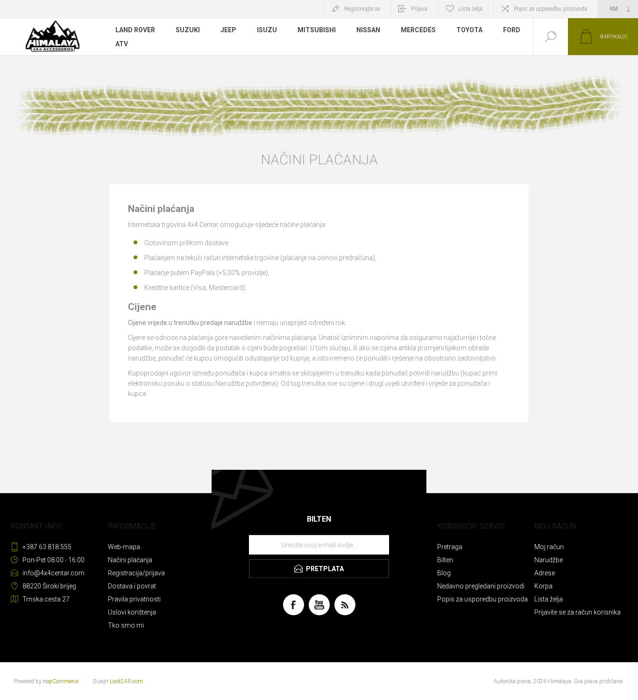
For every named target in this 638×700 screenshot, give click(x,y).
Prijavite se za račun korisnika (577, 612)
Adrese (544, 573)
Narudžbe (548, 560)
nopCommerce (60, 681)
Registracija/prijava (136, 573)
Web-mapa (124, 547)
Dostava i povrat (132, 586)
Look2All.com (126, 681)
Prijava (419, 9)
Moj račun (549, 547)
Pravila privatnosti (134, 599)
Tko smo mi (126, 625)
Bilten (445, 560)
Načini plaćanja (130, 560)
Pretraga (449, 547)
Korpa (543, 586)
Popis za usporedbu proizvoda (550, 9)
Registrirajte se (362, 9)
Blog (444, 573)
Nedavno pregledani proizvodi (481, 586)
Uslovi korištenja (132, 612)
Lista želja (548, 599)
